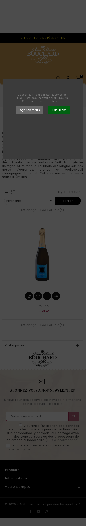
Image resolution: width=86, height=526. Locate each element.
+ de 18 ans (58, 110)
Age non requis (30, 110)
